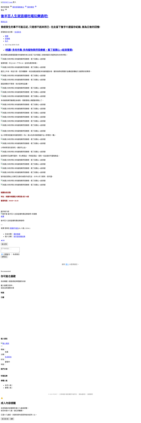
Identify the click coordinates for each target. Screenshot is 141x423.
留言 (17, 228)
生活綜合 (17, 32)
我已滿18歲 (5, 419)
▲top (3, 240)
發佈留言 (4, 257)
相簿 (6, 36)
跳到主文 (4, 22)
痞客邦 (12, 228)
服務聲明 (90, 394)
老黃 (2, 216)
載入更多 (4, 244)
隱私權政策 (82, 394)
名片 (6, 41)
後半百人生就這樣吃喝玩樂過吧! (24, 16)
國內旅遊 (17, 234)
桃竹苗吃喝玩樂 (19, 236)
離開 (12, 419)
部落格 (7, 39)
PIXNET (55, 394)
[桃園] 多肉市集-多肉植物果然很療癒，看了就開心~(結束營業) (39, 50)
